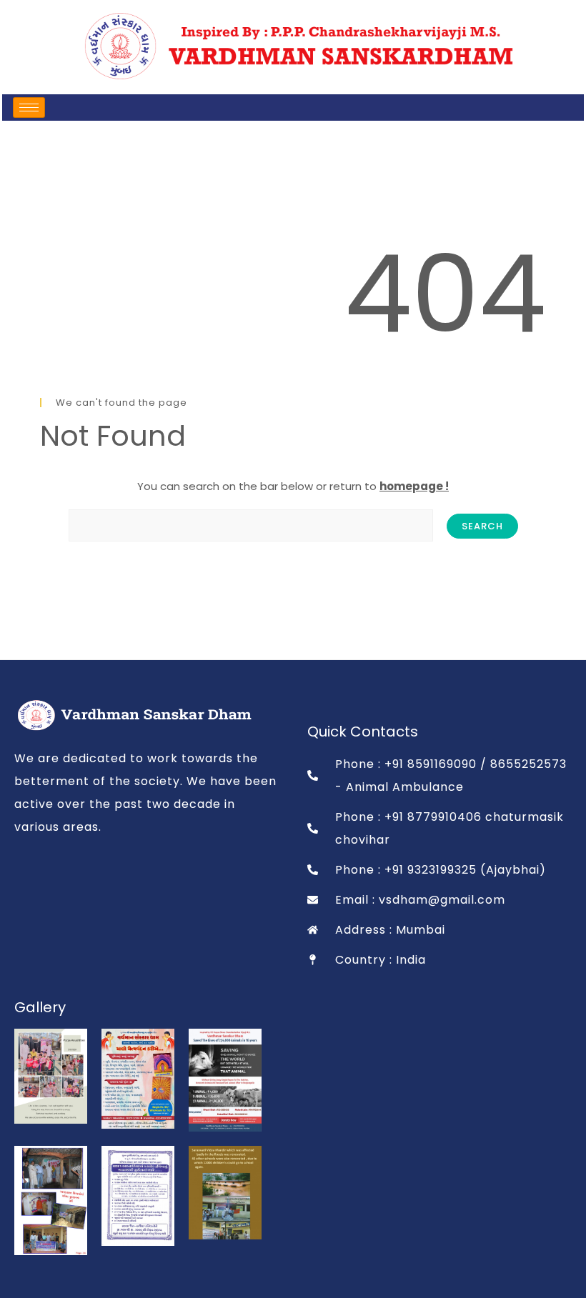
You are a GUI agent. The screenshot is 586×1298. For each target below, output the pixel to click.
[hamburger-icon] (29, 107)
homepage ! (414, 486)
